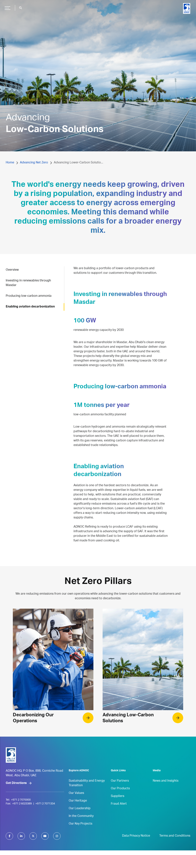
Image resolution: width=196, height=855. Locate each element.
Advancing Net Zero (34, 162)
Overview (12, 270)
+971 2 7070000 (21, 800)
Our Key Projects (80, 823)
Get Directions (16, 783)
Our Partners (120, 781)
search (21, 8)
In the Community (81, 816)
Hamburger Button (7, 8)
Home (10, 162)
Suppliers (117, 796)
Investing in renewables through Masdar (28, 283)
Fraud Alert (119, 804)
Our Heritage (78, 801)
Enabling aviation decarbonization (30, 306)
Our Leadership (80, 808)
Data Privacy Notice (136, 836)
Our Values (76, 793)
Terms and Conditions (174, 836)
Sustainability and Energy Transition (87, 783)
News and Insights (165, 781)
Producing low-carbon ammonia (28, 296)
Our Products (120, 788)
